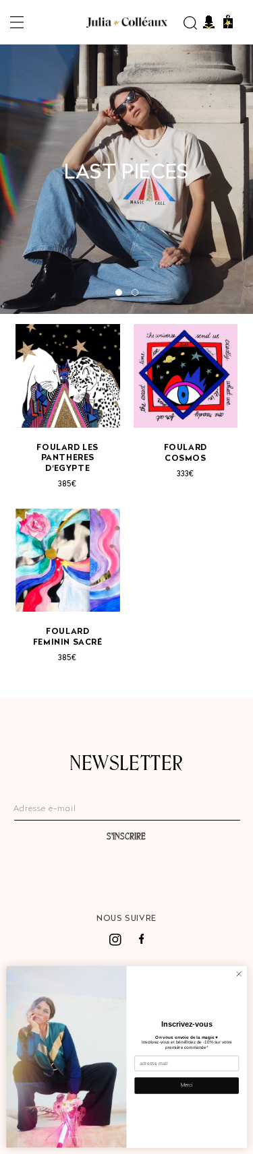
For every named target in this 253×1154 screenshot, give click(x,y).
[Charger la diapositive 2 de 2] (135, 292)
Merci (186, 1085)
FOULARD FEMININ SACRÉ (68, 637)
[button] (16, 22)
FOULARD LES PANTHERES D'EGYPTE (67, 458)
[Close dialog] (238, 974)
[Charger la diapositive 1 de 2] (119, 292)
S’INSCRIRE (126, 836)
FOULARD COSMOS (185, 453)
